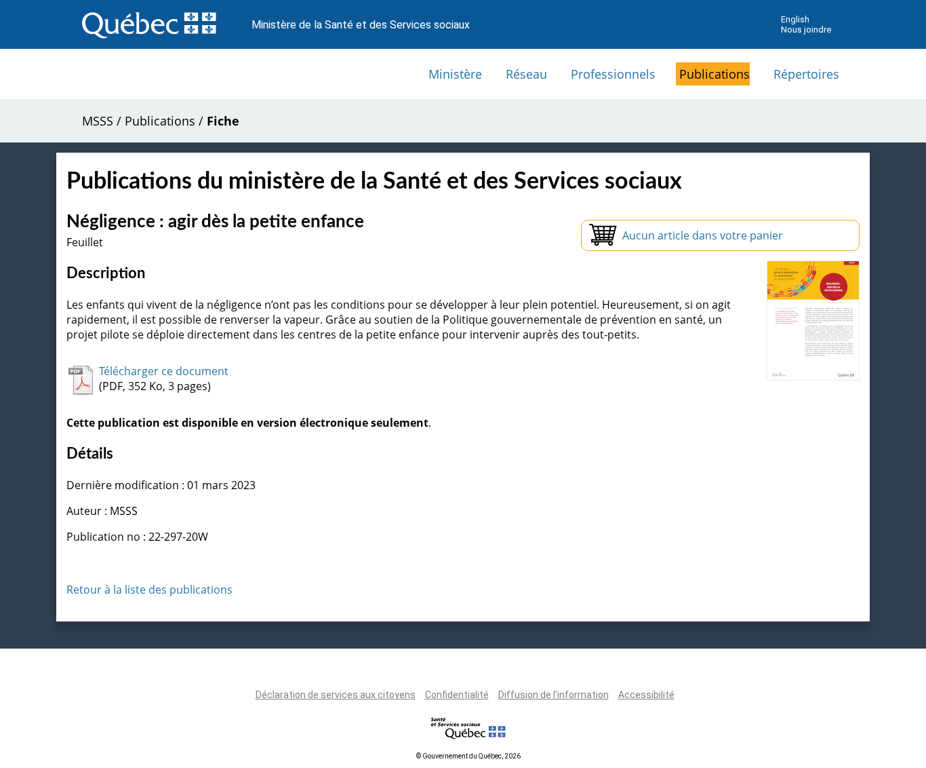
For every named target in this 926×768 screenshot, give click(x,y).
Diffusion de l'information (553, 694)
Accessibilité (646, 694)
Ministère (455, 74)
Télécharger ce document (163, 371)
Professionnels (613, 74)
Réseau (526, 74)
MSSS (97, 121)
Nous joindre (806, 29)
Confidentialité (457, 694)
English (795, 19)
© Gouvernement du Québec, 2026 (468, 756)
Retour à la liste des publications (149, 589)
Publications (714, 74)
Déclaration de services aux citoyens (336, 694)
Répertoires (806, 74)
